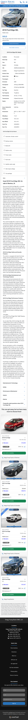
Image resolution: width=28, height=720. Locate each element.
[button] (20, 2)
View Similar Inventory (14, 47)
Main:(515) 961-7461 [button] (15, 634)
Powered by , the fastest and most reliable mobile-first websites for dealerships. (14, 713)
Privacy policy (14, 671)
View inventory (14, 648)
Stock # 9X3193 (5, 529)
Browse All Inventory (14, 43)
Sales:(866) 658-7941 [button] (15, 636)
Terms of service (14, 675)
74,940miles (23, 533)
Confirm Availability (9, 453)
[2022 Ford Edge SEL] (14, 470)
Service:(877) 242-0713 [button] (15, 638)
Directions (14, 652)
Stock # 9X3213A (5, 435)
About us (14, 655)
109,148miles (22, 439)
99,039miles (23, 485)
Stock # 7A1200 (5, 577)
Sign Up (14, 703)
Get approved (14, 663)
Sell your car (14, 659)
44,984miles (23, 581)
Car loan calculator (14, 667)
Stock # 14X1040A (6, 481)
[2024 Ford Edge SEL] (14, 518)
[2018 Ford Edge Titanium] (14, 424)
